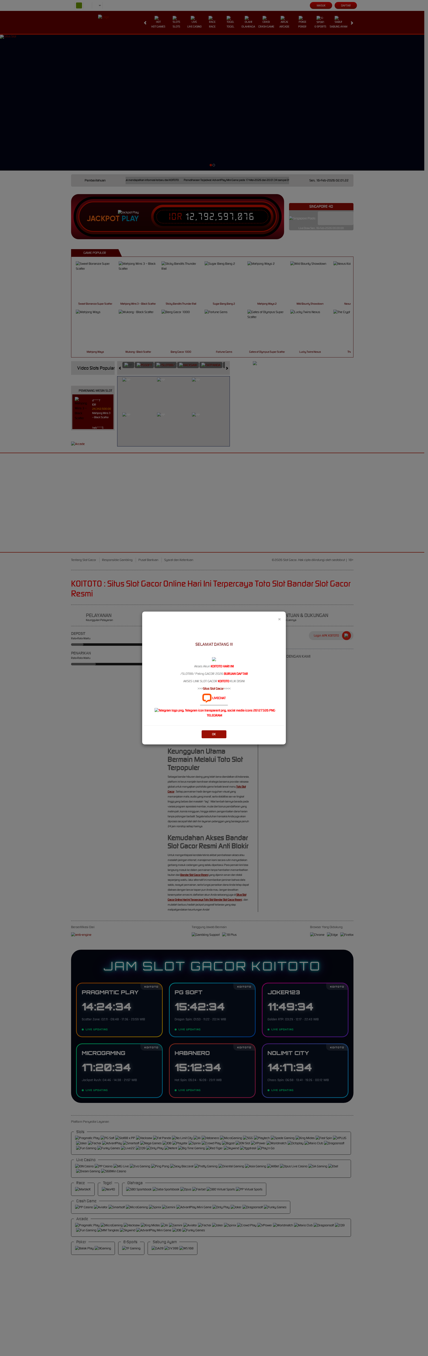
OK (214, 734)
